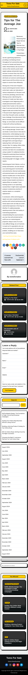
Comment (5, 353)
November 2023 (6, 542)
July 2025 (5, 463)
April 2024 (5, 522)
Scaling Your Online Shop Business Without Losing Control (13, 607)
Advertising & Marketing (11, 584)
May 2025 (5, 471)
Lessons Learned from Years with (8, 258)
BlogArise (22, 670)
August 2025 (6, 459)
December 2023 (6, 538)
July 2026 (5, 451)
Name (4, 360)
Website (4, 375)
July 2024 (5, 510)
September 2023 (7, 550)
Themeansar (13, 672)
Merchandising (9, 621)
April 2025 (5, 475)
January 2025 (6, 486)
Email (4, 368)
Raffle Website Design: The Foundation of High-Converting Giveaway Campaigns (13, 415)
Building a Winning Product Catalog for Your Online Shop (14, 625)
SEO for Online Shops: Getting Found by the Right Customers (13, 641)
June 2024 (5, 514)
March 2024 (5, 526)
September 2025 (7, 455)
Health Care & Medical (11, 16)
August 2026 (6, 447)
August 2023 (6, 554)
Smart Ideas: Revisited (11, 315)
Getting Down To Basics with (11, 239)
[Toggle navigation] (2, 5)
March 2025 (5, 479)
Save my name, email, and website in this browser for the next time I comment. (13, 385)
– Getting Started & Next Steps (11, 236)
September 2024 (7, 502)
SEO (6, 637)
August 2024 (6, 506)
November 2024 (6, 494)
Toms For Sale (12, 3)
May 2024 (5, 518)
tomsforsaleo (13, 28)
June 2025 (5, 467)
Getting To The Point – (11, 298)
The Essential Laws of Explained (19, 258)
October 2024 (6, 498)
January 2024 (6, 534)
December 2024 (6, 490)
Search (14, 400)
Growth (7, 602)
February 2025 (6, 482)
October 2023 (6, 546)
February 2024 (6, 530)
